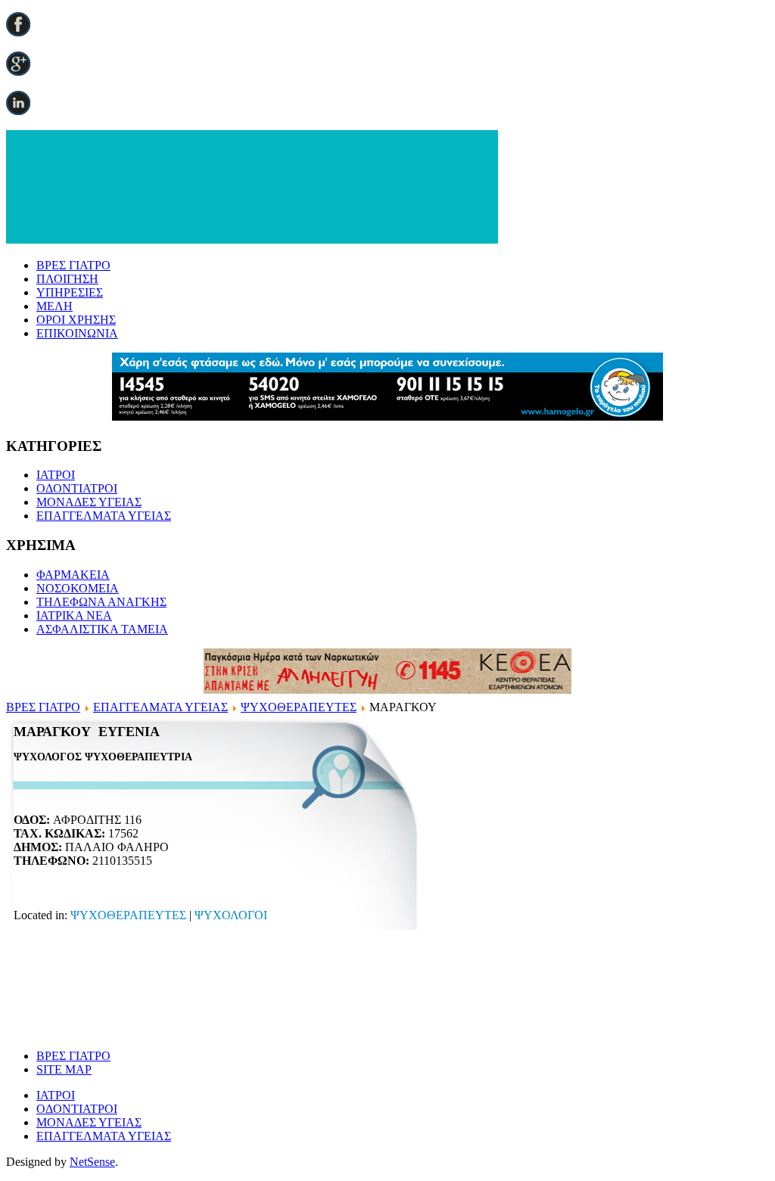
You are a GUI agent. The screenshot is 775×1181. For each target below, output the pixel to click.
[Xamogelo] (387, 416)
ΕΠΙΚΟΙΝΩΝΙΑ (77, 333)
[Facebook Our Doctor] (18, 32)
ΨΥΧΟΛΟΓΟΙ (231, 915)
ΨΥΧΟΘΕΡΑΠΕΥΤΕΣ (298, 707)
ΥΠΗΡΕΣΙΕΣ (69, 292)
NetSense (92, 1161)
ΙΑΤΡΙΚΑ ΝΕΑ (74, 615)
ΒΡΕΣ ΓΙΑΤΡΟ (73, 265)
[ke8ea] (387, 689)
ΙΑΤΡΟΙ (55, 474)
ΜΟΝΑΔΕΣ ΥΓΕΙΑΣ (89, 502)
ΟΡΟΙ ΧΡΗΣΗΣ (76, 319)
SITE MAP (64, 1069)
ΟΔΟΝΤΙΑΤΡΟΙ (76, 488)
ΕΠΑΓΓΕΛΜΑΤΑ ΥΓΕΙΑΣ (103, 515)
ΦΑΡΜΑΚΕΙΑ (73, 574)
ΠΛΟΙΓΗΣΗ (67, 278)
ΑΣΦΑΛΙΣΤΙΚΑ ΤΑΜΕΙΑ (102, 629)
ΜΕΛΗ (54, 306)
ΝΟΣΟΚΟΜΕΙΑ (77, 588)
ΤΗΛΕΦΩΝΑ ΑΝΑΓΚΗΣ (101, 601)
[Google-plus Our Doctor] (18, 71)
